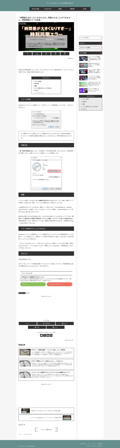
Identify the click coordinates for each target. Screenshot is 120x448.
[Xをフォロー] (44, 335)
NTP (28, 292)
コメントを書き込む (46, 429)
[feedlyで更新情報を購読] (47, 335)
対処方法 (37, 83)
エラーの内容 (38, 81)
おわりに (37, 90)
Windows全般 (22, 292)
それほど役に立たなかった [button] (55, 284)
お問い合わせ (83, 443)
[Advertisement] (46, 63)
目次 (44, 78)
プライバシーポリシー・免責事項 (95, 443)
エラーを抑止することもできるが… (43, 88)
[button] (64, 53)
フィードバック (40, 92)
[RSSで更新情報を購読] (51, 335)
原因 (36, 85)
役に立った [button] (25, 284)
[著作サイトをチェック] (41, 335)
